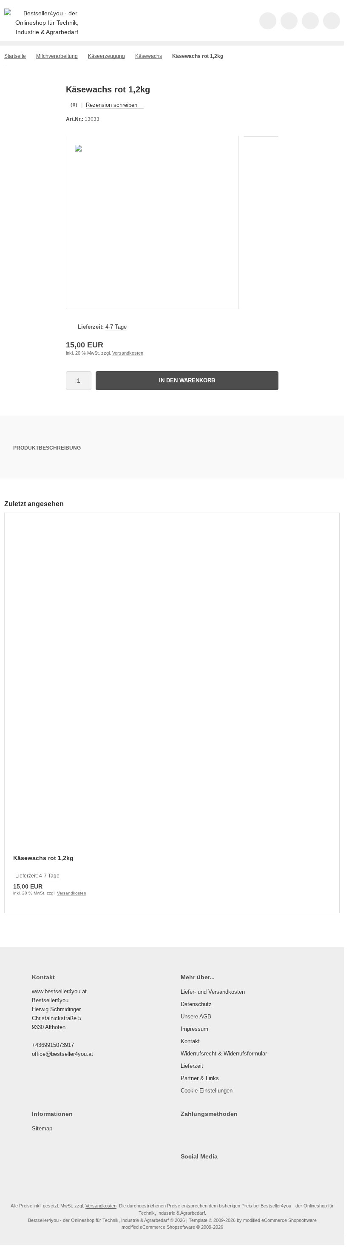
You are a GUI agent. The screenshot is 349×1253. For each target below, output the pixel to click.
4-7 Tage (116, 327)
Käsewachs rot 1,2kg (43, 857)
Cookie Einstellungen (207, 1090)
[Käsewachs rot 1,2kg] (172, 689)
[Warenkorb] (310, 20)
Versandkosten (127, 353)
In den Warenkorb (187, 380)
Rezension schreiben (111, 105)
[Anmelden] (289, 20)
